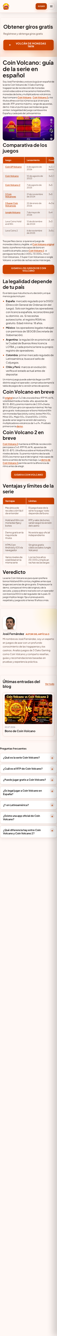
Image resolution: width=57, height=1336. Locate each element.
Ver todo (49, 683)
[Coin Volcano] (6, 6)
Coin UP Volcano (13, 166)
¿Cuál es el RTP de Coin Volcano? (23, 768)
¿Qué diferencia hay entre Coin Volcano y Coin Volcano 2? (22, 831)
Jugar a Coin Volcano (28, 474)
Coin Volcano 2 (40, 97)
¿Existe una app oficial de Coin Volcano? (21, 817)
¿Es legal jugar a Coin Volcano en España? (22, 792)
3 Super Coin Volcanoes (11, 204)
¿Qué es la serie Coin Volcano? (21, 757)
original (9, 397)
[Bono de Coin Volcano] (28, 709)
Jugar (41, 6)
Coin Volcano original (43, 244)
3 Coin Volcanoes (10, 195)
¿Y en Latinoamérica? (16, 805)
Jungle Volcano (12, 212)
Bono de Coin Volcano (20, 731)
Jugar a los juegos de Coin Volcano (28, 269)
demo (19, 426)
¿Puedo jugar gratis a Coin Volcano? (24, 779)
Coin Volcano (24, 97)
